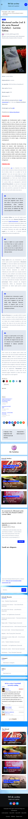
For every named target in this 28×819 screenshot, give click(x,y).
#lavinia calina (5, 38)
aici (11, 168)
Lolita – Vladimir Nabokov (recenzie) (10, 642)
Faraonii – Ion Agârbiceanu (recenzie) (11, 614)
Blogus (21, 808)
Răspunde (21, 541)
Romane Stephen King (9, 467)
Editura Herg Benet (14, 112)
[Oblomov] (3, 690)
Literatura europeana (13, 780)
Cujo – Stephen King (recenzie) (11, 469)
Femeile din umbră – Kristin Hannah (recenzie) (13, 649)
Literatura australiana (13, 496)
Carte (3, 19)
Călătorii (13, 816)
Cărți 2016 (23, 813)
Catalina (8, 34)
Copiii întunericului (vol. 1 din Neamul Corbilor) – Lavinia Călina (7, 400)
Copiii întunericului (13, 221)
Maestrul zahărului (9, 712)
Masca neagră (8, 707)
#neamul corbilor (13, 38)
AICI (13, 108)
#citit (17, 36)
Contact (8, 816)
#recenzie (19, 38)
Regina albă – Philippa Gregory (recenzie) (12, 623)
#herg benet (21, 36)
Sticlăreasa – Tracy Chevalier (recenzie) (11, 652)
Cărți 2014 (11, 813)
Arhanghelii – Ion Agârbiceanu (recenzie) (12, 645)
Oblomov (7, 689)
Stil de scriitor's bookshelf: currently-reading (13, 684)
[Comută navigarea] (2, 4)
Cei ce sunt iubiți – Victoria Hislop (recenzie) (13, 630)
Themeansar (14, 810)
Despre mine (19, 816)
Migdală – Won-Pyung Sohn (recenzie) (11, 633)
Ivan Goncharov (8, 690)
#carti (4, 36)
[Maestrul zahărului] (3, 713)
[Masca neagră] (3, 708)
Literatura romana (8, 782)
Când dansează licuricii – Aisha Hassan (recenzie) (14, 626)
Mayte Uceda (8, 713)
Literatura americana (13, 465)
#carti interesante (11, 36)
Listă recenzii (5, 813)
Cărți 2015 (17, 813)
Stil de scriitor (13, 4)
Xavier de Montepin (9, 708)
